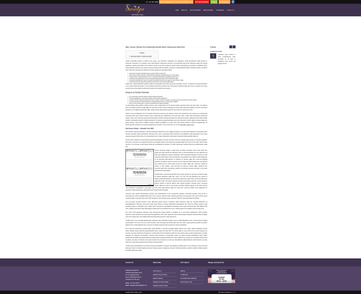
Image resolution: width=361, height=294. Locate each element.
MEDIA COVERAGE (158, 278)
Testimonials (220, 10)
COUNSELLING (184, 275)
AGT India (233, 292)
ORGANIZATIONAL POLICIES (160, 285)
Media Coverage (208, 10)
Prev (230, 46)
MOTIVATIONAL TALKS (186, 282)
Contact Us (230, 10)
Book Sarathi (224, 2)
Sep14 (213, 56)
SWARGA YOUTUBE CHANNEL (161, 282)
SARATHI (182, 271)
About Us (184, 10)
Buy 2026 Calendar (201, 2)
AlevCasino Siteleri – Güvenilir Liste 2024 (141, 56)
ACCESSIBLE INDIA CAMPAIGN (188, 278)
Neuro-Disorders (195, 10)
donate (214, 2)
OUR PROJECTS (157, 271)
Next (234, 46)
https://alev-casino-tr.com (187, 125)
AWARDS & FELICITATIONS (160, 275)
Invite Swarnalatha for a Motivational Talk (176, 2)
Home (177, 10)
